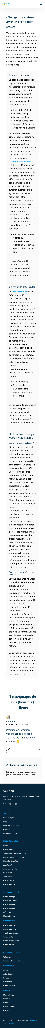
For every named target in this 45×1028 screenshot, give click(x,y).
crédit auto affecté (21, 161)
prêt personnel (19, 291)
